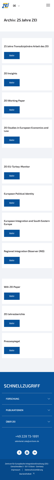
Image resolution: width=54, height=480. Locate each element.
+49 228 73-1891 (27, 436)
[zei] (5, 5)
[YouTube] (27, 452)
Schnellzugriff (22, 385)
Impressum (15, 470)
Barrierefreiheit (25, 474)
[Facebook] (19, 452)
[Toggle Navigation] (48, 5)
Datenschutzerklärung (34, 470)
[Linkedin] (34, 452)
